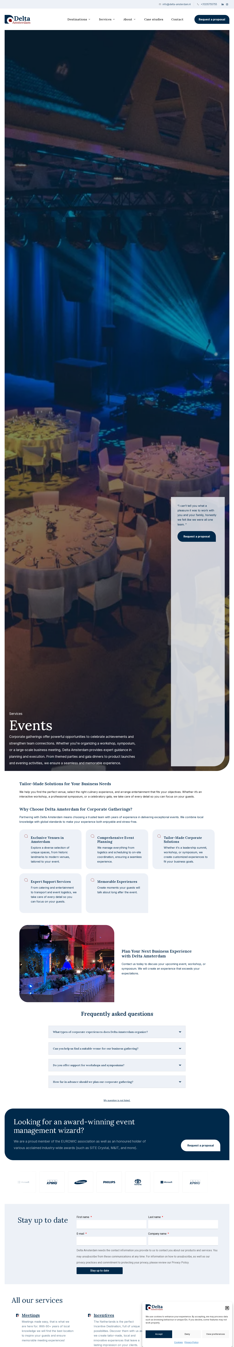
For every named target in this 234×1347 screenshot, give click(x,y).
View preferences (215, 1334)
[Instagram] (227, 4)
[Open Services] (113, 19)
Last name (154, 1217)
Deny (187, 1334)
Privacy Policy (191, 1342)
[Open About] (134, 19)
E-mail (81, 1233)
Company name (157, 1233)
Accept (159, 1334)
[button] (227, 1308)
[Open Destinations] (89, 19)
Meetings (31, 1315)
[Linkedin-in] (222, 4)
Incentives (104, 1315)
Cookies (178, 1342)
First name (83, 1217)
